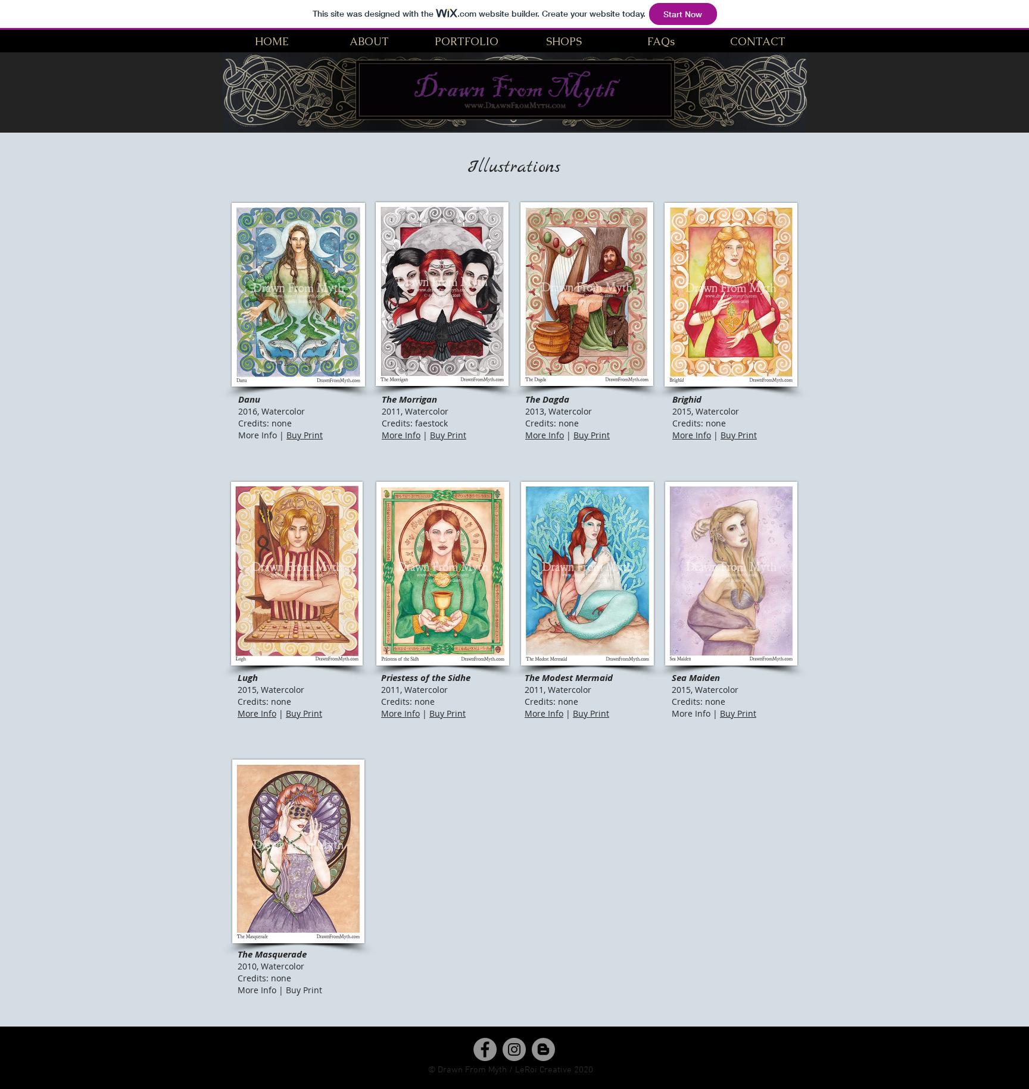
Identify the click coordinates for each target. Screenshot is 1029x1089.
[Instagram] (514, 1049)
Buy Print (304, 435)
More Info (401, 435)
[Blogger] (543, 1049)
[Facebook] (485, 1049)
